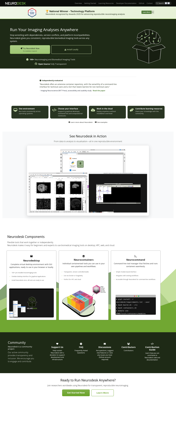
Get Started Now (76, 392)
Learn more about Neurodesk (82, 122)
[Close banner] (153, 12)
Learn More (146, 12)
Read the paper (99, 90)
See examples (102, 122)
